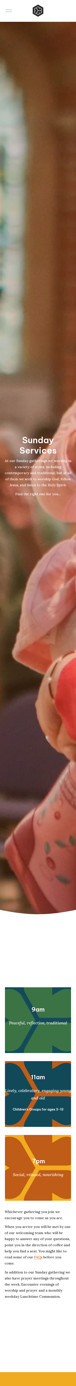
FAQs (38, 1257)
